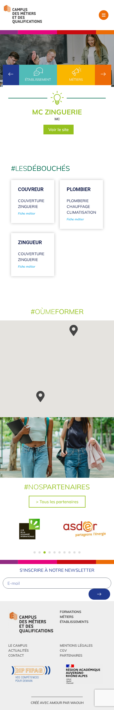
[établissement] (38, 71)
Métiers (76, 79)
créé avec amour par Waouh (57, 703)
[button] (103, 15)
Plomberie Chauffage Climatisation (81, 206)
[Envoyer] (99, 594)
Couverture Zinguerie (31, 203)
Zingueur (30, 242)
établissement (38, 79)
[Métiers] (76, 71)
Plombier (78, 189)
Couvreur (30, 189)
